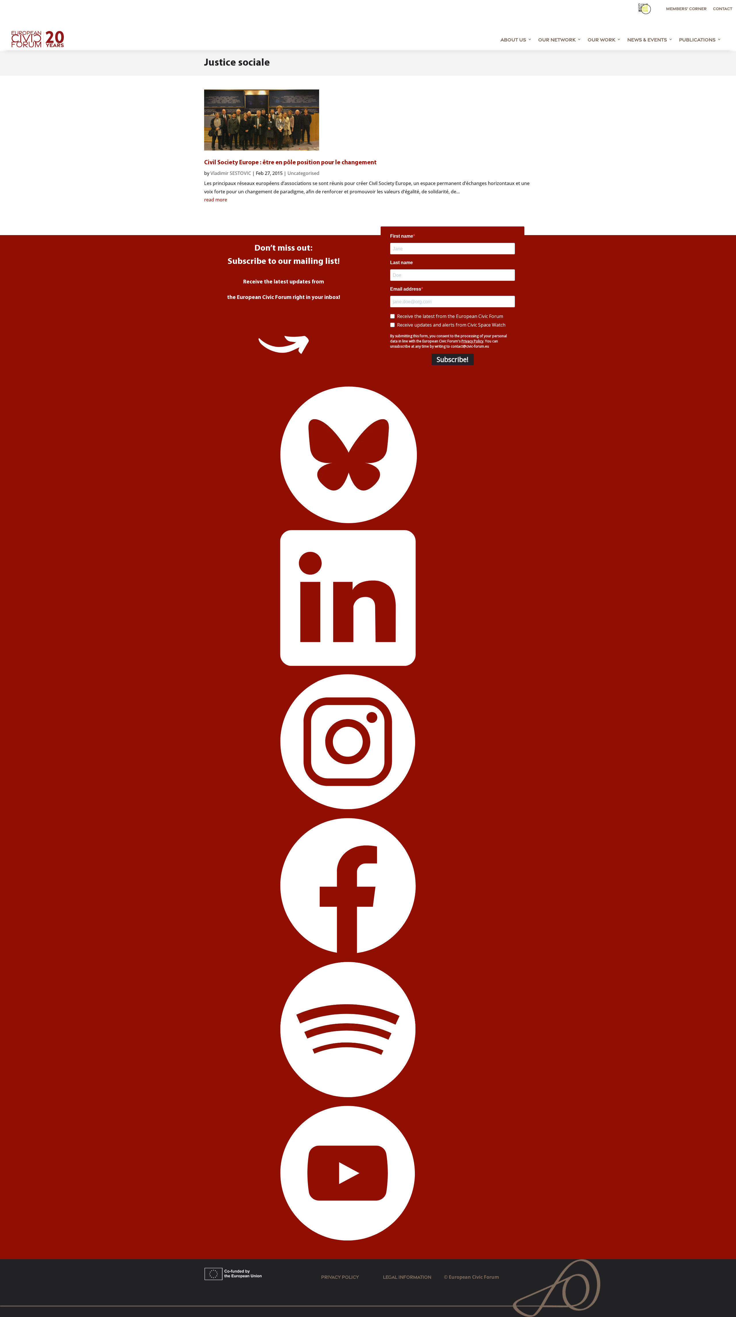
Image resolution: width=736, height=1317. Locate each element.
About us (513, 39)
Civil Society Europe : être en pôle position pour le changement (290, 163)
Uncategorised (303, 173)
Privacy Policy (340, 1276)
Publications (697, 39)
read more (215, 200)
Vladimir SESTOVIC (230, 173)
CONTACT (722, 8)
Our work (601, 39)
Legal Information (413, 1276)
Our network (557, 39)
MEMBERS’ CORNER (686, 8)
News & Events (647, 39)
